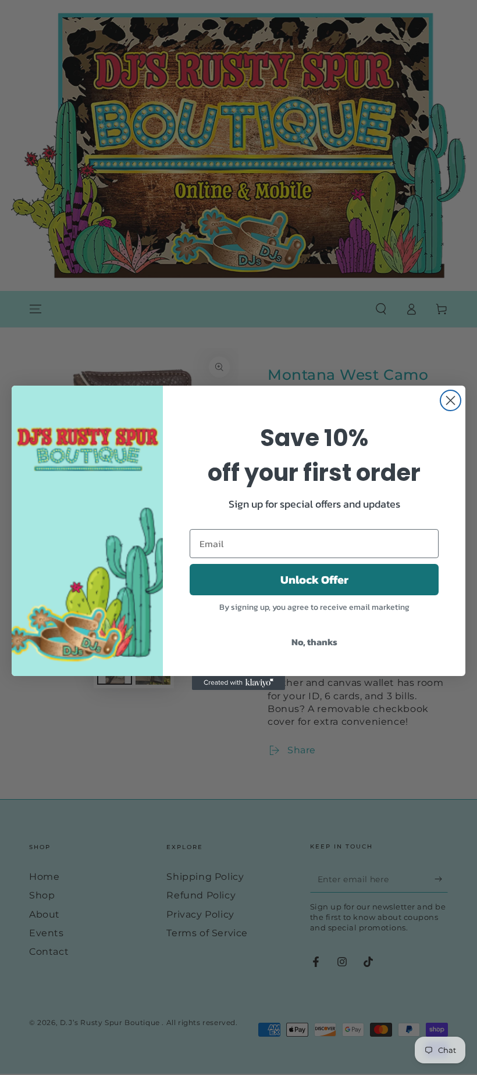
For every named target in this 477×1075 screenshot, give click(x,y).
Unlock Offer (314, 579)
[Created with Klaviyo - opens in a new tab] (238, 683)
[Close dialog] (450, 400)
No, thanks (314, 642)
